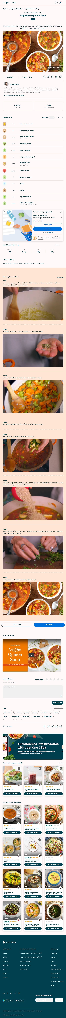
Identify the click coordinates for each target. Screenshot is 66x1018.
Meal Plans (6, 965)
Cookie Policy (55, 977)
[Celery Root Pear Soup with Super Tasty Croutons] (33, 820)
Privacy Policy (55, 973)
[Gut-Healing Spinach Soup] (54, 916)
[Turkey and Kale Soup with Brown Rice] (33, 884)
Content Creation (25, 961)
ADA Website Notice (57, 981)
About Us (54, 953)
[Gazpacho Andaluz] (12, 820)
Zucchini (22, 177)
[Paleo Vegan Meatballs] (53, 781)
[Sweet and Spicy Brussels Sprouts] (12, 916)
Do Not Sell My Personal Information (24, 1011)
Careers (53, 957)
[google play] (8, 1000)
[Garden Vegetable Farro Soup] (54, 820)
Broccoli (28, 196)
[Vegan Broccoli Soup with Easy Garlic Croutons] (54, 884)
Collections (6, 961)
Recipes (5, 953)
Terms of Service (56, 969)
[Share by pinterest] (49, 77)
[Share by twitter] (57, 77)
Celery (22, 150)
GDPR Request (7, 1011)
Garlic (22, 136)
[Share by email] (61, 77)
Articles (5, 957)
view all (61, 763)
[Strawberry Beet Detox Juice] (33, 781)
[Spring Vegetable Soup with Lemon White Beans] (33, 916)
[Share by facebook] (53, 77)
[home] (11, 3)
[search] (56, 2)
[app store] (20, 1000)
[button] (4, 3)
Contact (54, 965)
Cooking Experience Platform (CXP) (31, 953)
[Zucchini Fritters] (12, 781)
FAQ (52, 985)
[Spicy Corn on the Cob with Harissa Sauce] (33, 852)
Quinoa (22, 190)
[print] (45, 77)
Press (52, 961)
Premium (5, 977)
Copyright (39, 1011)
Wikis (4, 969)
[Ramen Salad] (54, 852)
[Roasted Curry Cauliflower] (12, 884)
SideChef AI (23, 969)
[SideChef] (9, 943)
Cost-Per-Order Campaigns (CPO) (31, 957)
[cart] (60, 2)
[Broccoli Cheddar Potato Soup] (12, 852)
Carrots (26, 157)
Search (5, 973)
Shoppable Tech (25, 965)
